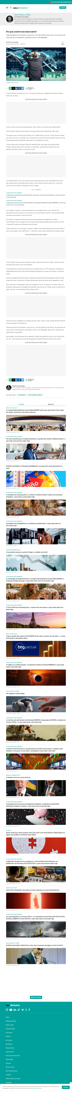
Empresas (9, 1032)
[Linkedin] (15, 1009)
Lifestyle (8, 1082)
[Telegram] (22, 1009)
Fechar (65, 1087)
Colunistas (21, 395)
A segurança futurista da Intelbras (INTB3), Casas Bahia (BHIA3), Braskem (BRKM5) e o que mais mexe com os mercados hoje (36, 204)
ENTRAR (62, 7)
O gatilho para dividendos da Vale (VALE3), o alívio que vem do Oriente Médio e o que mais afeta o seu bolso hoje (35, 196)
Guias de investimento (13, 1055)
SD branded (9, 1059)
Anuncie (8, 1063)
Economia (9, 1040)
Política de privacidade (13, 1078)
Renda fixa (9, 1044)
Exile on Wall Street (35, 395)
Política (8, 1036)
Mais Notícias (36, 997)
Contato (8, 1074)
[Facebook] (29, 1009)
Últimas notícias (11, 1021)
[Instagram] (7, 1009)
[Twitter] (26, 1009)
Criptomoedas (10, 1028)
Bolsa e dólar (10, 1025)
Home (7, 1017)
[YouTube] (10, 1009)
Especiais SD (10, 1051)
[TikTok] (19, 1009)
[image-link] (36, 423)
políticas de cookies (36, 1088)
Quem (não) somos (11, 1071)
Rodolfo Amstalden (12, 42)
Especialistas (10, 1048)
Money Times (10, 1067)
